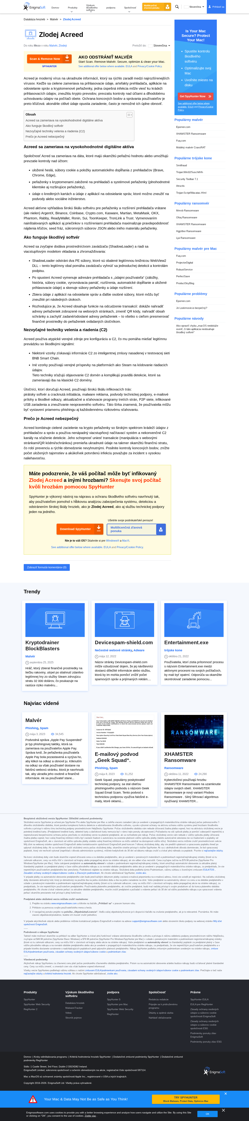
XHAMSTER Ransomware (191, 133)
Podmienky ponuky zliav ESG (206, 1041)
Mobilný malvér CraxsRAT (190, 147)
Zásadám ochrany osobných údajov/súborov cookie (49, 873)
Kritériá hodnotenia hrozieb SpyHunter (90, 1056)
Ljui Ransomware (185, 237)
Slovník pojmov (73, 1017)
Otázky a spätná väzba (161, 1012)
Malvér (54, 19)
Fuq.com (181, 140)
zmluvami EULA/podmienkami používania (105, 970)
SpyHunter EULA (199, 999)
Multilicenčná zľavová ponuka (151, 6)
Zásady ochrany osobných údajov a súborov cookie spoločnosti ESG (204, 1025)
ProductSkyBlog (185, 283)
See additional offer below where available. (101, 66)
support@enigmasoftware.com (147, 921)
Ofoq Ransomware (186, 217)
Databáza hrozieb (34, 19)
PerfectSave (183, 276)
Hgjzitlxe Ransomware (188, 231)
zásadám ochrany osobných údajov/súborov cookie (80, 952)
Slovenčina (195, 6)
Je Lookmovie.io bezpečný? (191, 307)
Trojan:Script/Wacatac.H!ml (191, 192)
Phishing (31, 728)
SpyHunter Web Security (37, 1004)
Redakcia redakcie (159, 999)
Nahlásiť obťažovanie (160, 1017)
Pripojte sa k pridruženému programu (163, 1006)
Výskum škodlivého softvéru (92, 7)
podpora (110, 7)
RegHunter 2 (30, 1009)
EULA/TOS (208, 870)
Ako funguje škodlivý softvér (44, 126)
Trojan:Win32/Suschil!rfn (189, 172)
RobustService (184, 269)
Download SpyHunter (75, 529)
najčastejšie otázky (213, 851)
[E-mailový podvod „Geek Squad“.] (124, 732)
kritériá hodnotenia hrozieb (58, 974)
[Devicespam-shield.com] (124, 620)
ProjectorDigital (184, 262)
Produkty (72, 7)
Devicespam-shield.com (124, 642)
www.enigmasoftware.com (64, 903)
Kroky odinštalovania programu (51, 1056)
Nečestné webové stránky (113, 650)
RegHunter (113, 1014)
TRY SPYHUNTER (185, 1099)
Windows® (112, 540)
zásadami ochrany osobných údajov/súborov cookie (153, 970)
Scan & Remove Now (45, 59)
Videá (68, 1012)
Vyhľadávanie (177, 6)
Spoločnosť (130, 7)
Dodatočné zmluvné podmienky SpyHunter (136, 1056)
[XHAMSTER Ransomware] (194, 732)
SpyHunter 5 (113, 999)
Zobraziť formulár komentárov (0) (46, 567)
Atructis (180, 185)
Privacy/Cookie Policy (150, 66)
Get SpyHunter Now (192, 96)
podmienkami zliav (190, 970)
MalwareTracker (74, 1007)
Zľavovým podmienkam (88, 873)
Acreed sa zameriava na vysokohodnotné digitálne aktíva (64, 120)
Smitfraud (181, 165)
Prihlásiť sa (218, 6)
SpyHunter (29, 999)
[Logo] (34, 6)
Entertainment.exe (186, 642)
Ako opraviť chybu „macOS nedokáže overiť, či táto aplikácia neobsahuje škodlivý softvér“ (197, 329)
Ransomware (173, 768)
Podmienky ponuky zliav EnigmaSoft (203, 1035)
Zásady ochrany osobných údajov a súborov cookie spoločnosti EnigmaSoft (204, 1013)
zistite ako (141, 873)
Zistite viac (90, 1115)
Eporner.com (183, 126)
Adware (138, 650)
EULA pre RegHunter (201, 1004)
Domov (55, 7)
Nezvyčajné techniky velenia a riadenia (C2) (55, 131)
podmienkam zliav (117, 952)
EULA (129, 66)
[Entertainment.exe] (194, 620)
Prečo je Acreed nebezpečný (45, 136)
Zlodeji (63, 45)
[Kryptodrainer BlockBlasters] (55, 620)
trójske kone (173, 650)
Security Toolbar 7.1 (187, 179)
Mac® (125, 540)
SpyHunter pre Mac (117, 1004)
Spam (44, 728)
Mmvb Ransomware (187, 210)
